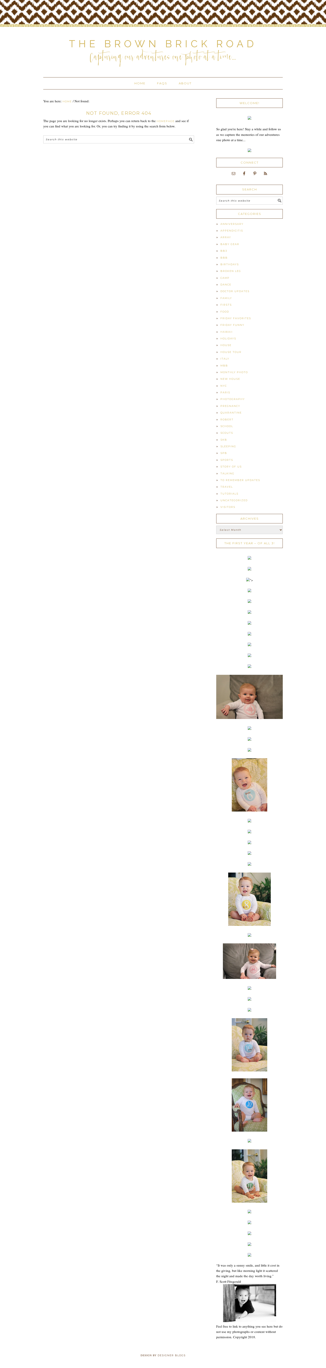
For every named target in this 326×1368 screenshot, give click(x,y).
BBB (224, 257)
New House (230, 378)
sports (226, 459)
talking (227, 473)
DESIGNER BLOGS (172, 1355)
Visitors (227, 507)
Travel (226, 486)
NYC (223, 385)
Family (226, 298)
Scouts (226, 432)
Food (224, 311)
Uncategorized (234, 500)
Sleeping (228, 446)
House (226, 345)
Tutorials (229, 493)
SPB (223, 453)
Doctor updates (234, 291)
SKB (223, 439)
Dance (225, 284)
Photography (232, 399)
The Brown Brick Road (163, 44)
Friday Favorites (235, 318)
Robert (227, 419)
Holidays (228, 338)
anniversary (232, 224)
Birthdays (229, 264)
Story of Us (231, 466)
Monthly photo (234, 372)
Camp (225, 277)
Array (225, 237)
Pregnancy (230, 406)
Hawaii (226, 331)
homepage (166, 121)
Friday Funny (232, 325)
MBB (224, 365)
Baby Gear (229, 244)
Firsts (226, 304)
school (226, 426)
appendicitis (231, 230)
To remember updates (240, 480)
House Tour (231, 352)
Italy (224, 358)
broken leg (230, 271)
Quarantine (231, 412)
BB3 (223, 250)
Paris (225, 392)
